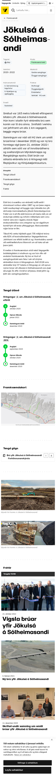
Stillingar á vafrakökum (28, 763)
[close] (51, 739)
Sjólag (22, 3)
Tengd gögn (9, 184)
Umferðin (15, 3)
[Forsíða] (5, 10)
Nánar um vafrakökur (22, 755)
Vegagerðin (6, 3)
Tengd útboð (9, 174)
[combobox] (51, 3)
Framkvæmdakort (11, 179)
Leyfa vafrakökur (14, 770)
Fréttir (6, 189)
